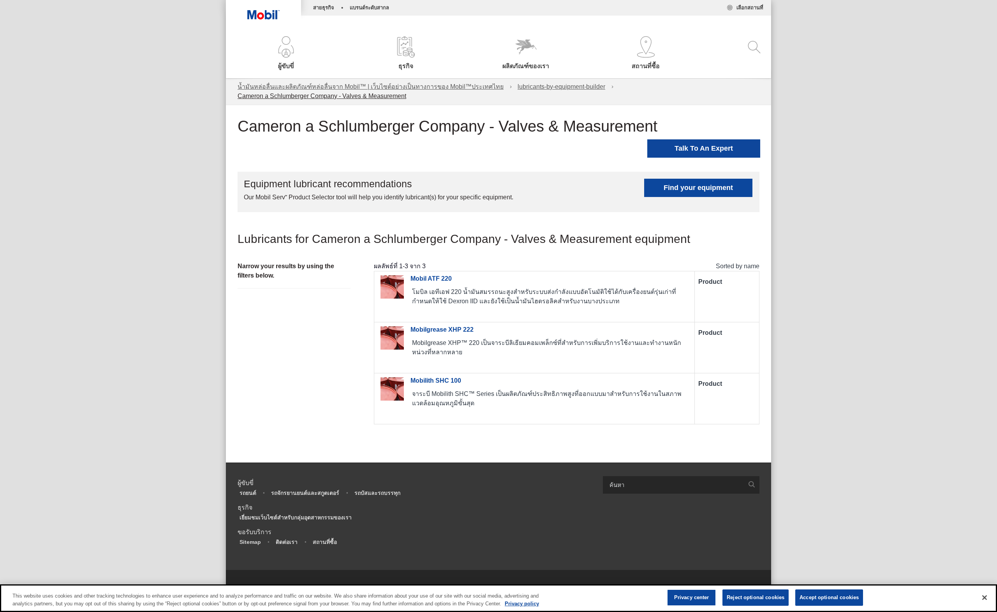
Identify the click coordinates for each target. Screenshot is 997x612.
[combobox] (681, 485)
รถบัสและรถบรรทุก (377, 493)
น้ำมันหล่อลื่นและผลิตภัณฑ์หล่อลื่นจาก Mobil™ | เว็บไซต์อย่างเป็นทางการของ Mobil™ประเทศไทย (371, 86)
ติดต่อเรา (287, 542)
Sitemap (250, 542)
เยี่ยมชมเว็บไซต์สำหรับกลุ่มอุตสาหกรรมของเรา (296, 517)
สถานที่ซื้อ (325, 542)
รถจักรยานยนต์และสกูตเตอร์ (305, 493)
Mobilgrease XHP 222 (442, 329)
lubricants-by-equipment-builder (561, 86)
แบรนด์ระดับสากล (369, 8)
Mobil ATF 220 (431, 278)
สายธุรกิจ (323, 8)
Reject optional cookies (755, 597)
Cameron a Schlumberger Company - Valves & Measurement (322, 96)
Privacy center (691, 597)
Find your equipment (698, 188)
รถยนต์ (248, 493)
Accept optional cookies (829, 597)
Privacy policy (522, 604)
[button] (286, 53)
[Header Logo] (263, 9)
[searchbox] (673, 485)
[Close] (984, 597)
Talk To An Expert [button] (704, 148)
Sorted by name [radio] (737, 266)
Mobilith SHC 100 (435, 380)
